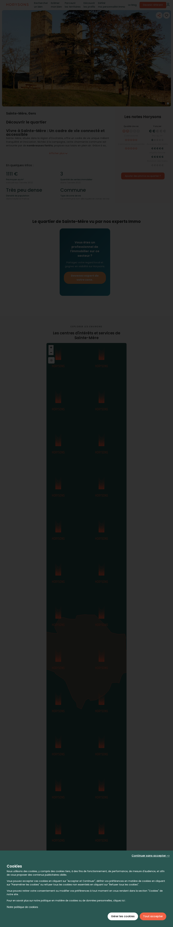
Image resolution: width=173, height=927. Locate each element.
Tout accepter (153, 916)
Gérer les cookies (123, 916)
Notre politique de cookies (22, 907)
